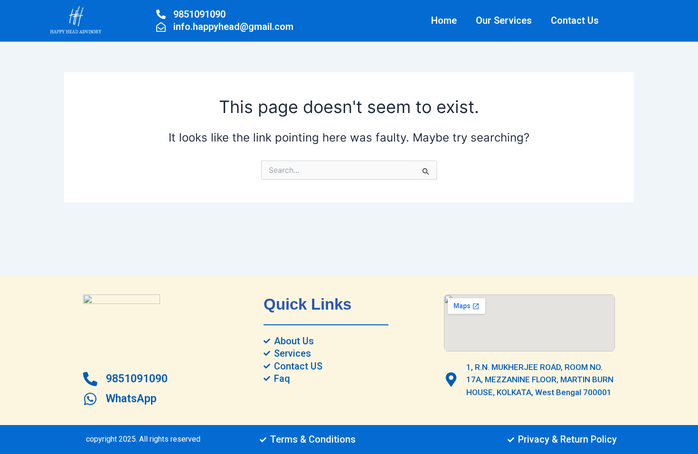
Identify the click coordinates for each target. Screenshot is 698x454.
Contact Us (575, 20)
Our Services (504, 20)
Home (444, 20)
